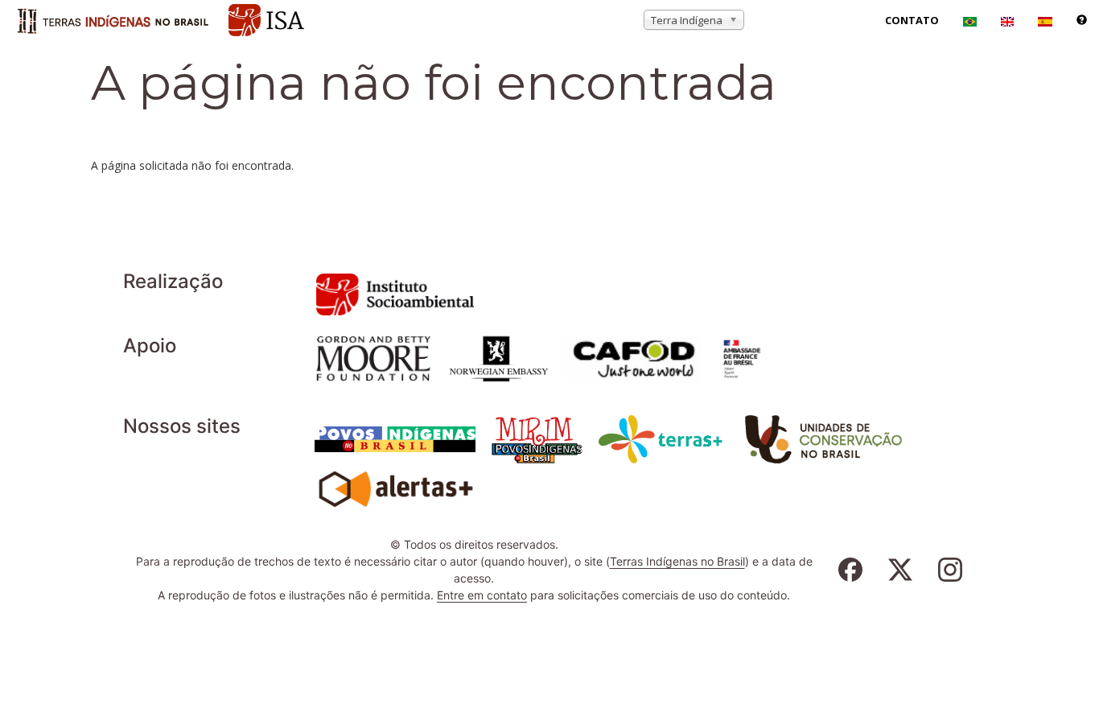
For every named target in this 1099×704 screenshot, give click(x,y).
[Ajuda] (1081, 20)
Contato (912, 20)
